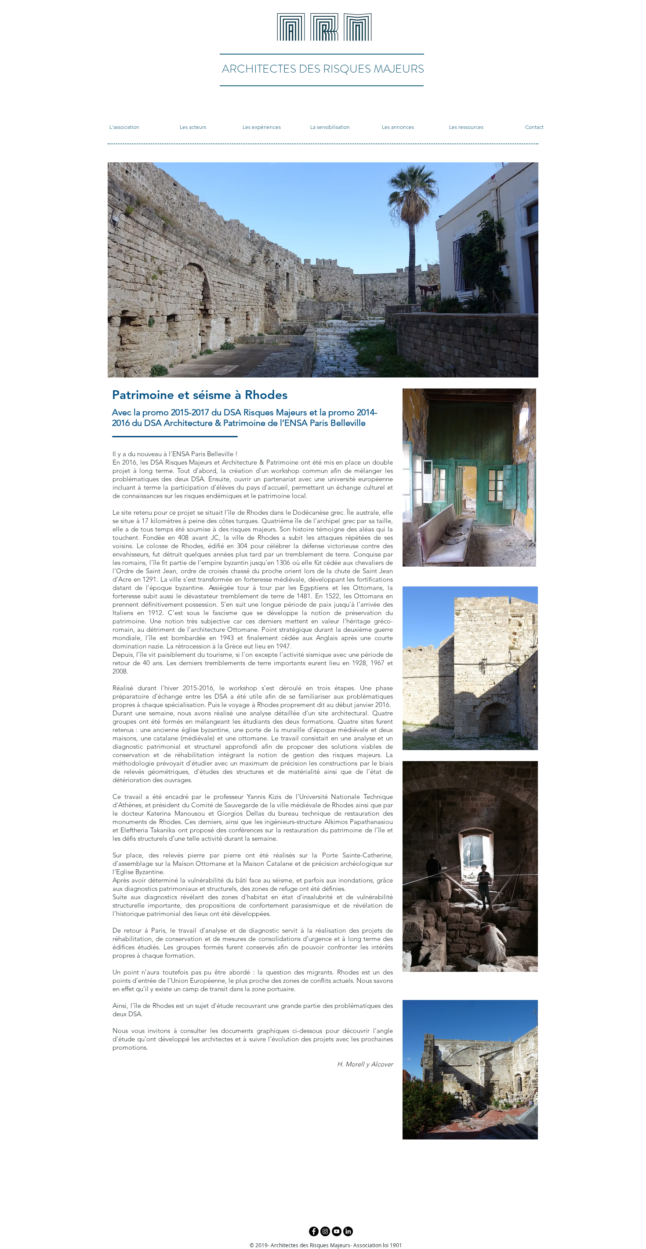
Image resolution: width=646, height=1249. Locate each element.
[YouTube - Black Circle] (336, 1231)
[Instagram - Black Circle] (325, 1231)
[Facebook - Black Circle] (314, 1231)
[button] (124, 127)
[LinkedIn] (348, 1231)
